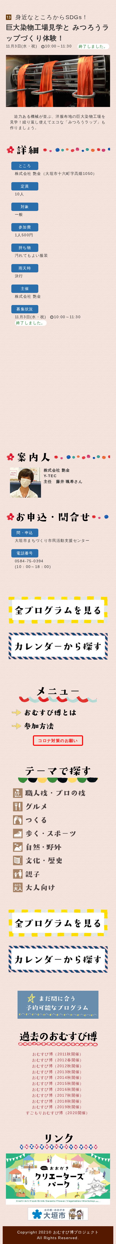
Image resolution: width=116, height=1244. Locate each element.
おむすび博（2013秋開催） (58, 1071)
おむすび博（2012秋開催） (58, 1066)
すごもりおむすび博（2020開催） (58, 1113)
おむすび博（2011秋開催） (58, 1054)
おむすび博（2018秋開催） (58, 1101)
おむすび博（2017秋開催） (58, 1095)
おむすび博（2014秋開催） (58, 1077)
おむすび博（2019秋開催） (58, 1107)
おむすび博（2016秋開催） (58, 1089)
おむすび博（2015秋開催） (58, 1083)
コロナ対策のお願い (58, 740)
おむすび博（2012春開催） (58, 1060)
